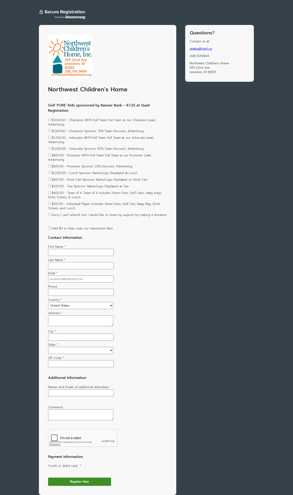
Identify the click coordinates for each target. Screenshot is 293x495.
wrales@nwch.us (201, 48)
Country (55, 300)
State (53, 345)
